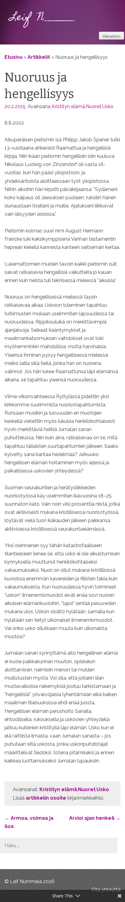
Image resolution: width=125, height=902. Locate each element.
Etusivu (13, 57)
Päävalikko (111, 36)
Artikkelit (39, 57)
